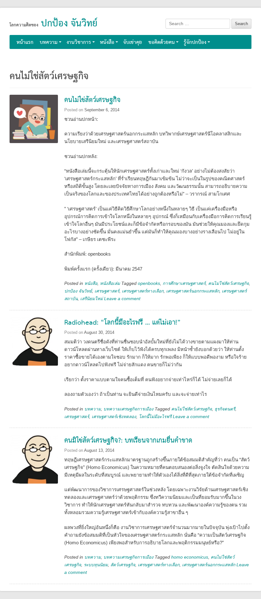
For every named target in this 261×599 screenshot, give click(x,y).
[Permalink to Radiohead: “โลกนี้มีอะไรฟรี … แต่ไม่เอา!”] (34, 346)
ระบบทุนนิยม (96, 564)
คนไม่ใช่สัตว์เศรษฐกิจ (92, 100)
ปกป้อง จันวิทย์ (69, 23)
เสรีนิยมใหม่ (91, 298)
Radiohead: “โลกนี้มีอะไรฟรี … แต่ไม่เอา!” (122, 323)
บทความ (49, 42)
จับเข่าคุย (132, 42)
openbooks (149, 283)
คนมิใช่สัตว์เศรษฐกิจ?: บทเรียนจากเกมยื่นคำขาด (128, 441)
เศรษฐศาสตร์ (107, 291)
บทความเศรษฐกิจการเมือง (128, 409)
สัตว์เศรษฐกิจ (122, 564)
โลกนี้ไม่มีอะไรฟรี (155, 416)
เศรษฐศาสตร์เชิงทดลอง (114, 416)
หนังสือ (107, 42)
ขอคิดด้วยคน (161, 42)
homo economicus (189, 557)
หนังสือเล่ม (110, 283)
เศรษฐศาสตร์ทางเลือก (143, 291)
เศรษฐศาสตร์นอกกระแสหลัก (192, 291)
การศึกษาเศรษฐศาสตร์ (184, 283)
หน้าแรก (25, 42)
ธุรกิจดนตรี (225, 409)
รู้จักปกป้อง (195, 42)
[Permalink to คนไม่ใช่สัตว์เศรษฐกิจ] (34, 123)
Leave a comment (122, 298)
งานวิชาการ (79, 42)
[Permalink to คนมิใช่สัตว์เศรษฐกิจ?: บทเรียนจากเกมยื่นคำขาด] (34, 463)
